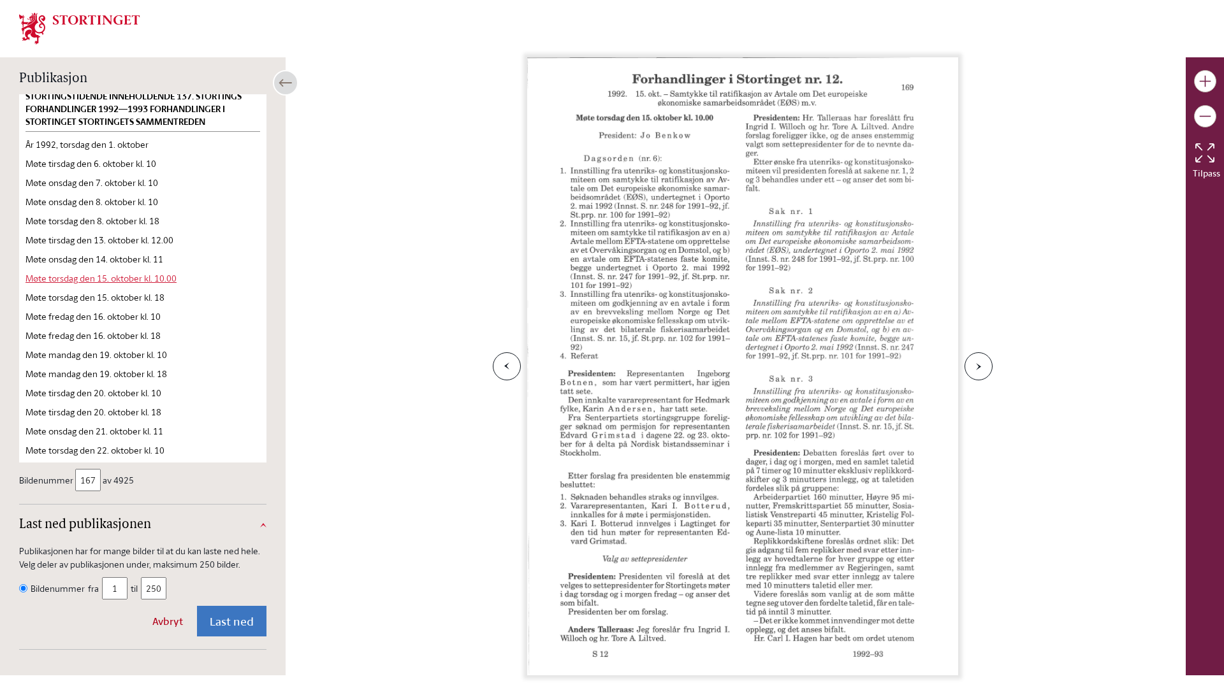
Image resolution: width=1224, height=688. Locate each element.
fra (93, 588)
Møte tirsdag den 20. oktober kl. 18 (93, 412)
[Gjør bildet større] (1205, 81)
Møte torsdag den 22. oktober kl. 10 (95, 450)
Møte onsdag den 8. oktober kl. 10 (92, 202)
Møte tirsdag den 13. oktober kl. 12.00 (99, 240)
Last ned (232, 621)
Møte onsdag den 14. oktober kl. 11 (94, 259)
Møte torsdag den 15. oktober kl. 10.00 (101, 278)
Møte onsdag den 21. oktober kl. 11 (94, 431)
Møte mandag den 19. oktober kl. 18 (96, 374)
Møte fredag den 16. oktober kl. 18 (93, 335)
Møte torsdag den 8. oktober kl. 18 (92, 221)
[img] (79, 27)
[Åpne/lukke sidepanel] (285, 83)
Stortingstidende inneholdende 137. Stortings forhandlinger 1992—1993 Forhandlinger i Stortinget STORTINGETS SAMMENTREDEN (134, 109)
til (134, 588)
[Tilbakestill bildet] (1205, 153)
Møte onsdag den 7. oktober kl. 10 (92, 182)
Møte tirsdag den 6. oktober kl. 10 (91, 163)
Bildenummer (46, 480)
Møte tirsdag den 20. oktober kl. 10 (93, 393)
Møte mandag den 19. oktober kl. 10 (96, 354)
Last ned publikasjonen (85, 525)
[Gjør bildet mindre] (1205, 116)
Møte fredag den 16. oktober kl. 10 (93, 316)
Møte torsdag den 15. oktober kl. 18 (95, 297)
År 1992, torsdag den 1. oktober (87, 144)
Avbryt (167, 621)
